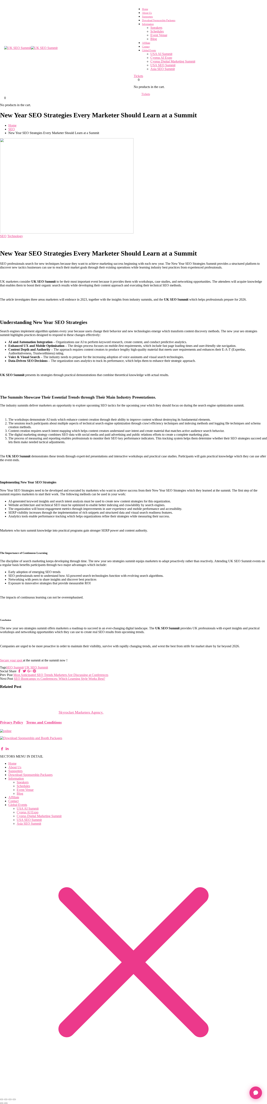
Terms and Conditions (44, 722)
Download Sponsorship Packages (158, 20)
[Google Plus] (29, 671)
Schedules (157, 31)
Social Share (8, 671)
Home (145, 9)
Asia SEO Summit (162, 69)
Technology (15, 236)
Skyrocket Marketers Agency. (81, 712)
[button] (133, 712)
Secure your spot (11, 660)
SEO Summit (15, 667)
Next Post (6, 678)
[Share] (10, 1099)
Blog (153, 39)
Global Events (149, 50)
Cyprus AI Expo (161, 57)
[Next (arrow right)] (6, 1103)
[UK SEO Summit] (17, 48)
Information (148, 24)
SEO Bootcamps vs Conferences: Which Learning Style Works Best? (59, 678)
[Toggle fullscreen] (6, 1099)
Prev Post (6, 675)
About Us (147, 12)
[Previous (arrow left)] (1, 1103)
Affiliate (146, 42)
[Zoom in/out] (1, 1099)
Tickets (138, 76)
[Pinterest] (34, 671)
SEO (11, 129)
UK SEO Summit (36, 667)
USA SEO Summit (162, 65)
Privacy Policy (11, 722)
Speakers (156, 27)
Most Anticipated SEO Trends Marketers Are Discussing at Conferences (60, 675)
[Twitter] (24, 671)
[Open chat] (255, 1092)
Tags (3, 667)
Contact (146, 46)
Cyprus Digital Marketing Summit (172, 61)
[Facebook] (19, 671)
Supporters (147, 16)
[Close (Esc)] (14, 1099)
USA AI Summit (161, 54)
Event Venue (158, 35)
